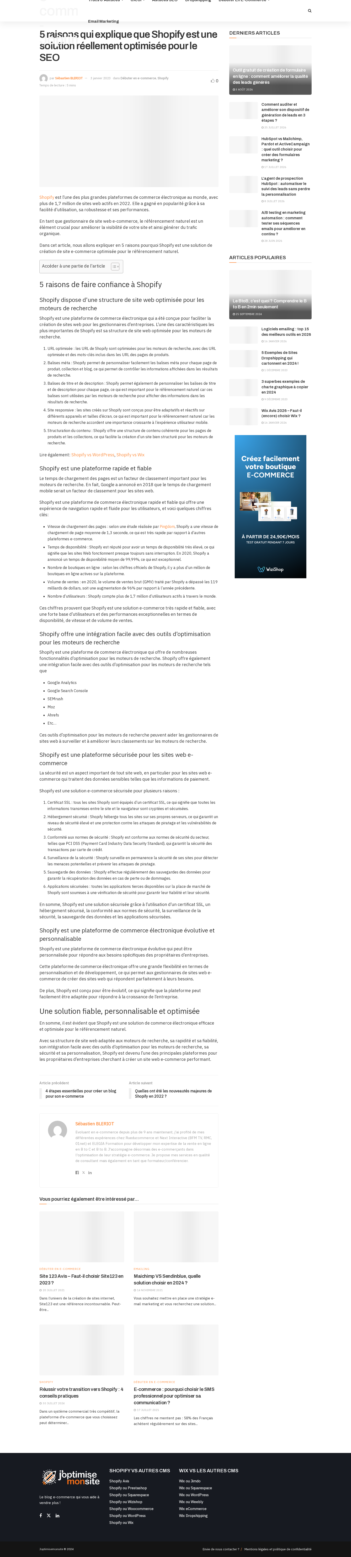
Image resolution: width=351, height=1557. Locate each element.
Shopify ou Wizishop (125, 1501)
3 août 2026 (244, 89)
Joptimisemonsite (51, 1549)
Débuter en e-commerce (138, 78)
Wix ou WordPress (194, 1495)
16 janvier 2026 (275, 341)
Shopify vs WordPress (92, 455)
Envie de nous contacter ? (221, 1549)
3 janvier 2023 (100, 78)
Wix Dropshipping (193, 1515)
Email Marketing (103, 21)
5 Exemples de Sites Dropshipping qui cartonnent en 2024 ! (279, 358)
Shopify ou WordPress (127, 1515)
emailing (141, 1269)
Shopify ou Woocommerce (131, 1508)
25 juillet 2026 (275, 127)
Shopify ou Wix (121, 1522)
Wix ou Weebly (191, 1501)
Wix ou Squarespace (195, 1488)
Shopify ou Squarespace (129, 1495)
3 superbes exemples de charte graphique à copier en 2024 (284, 386)
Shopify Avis (119, 1481)
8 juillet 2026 (274, 201)
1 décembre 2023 (276, 370)
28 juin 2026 (273, 240)
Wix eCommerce (193, 1508)
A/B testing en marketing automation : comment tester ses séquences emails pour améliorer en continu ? (283, 223)
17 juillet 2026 (275, 167)
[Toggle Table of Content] (112, 267)
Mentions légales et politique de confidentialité (278, 1549)
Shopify (163, 78)
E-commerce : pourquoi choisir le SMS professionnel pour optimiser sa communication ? (174, 1396)
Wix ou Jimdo (190, 1481)
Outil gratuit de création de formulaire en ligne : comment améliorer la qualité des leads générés (270, 76)
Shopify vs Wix (130, 455)
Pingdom (167, 526)
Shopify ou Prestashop (128, 1488)
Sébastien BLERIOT (69, 78)
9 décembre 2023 (276, 399)
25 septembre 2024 (248, 314)
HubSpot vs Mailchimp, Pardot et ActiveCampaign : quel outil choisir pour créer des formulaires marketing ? (285, 149)
